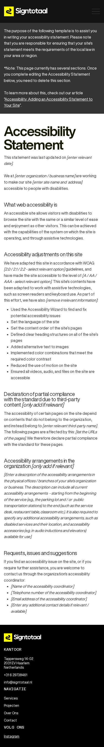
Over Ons (11, 713)
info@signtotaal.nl (18, 682)
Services (11, 698)
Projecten (11, 705)
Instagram (11, 736)
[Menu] (96, 11)
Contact (10, 720)
